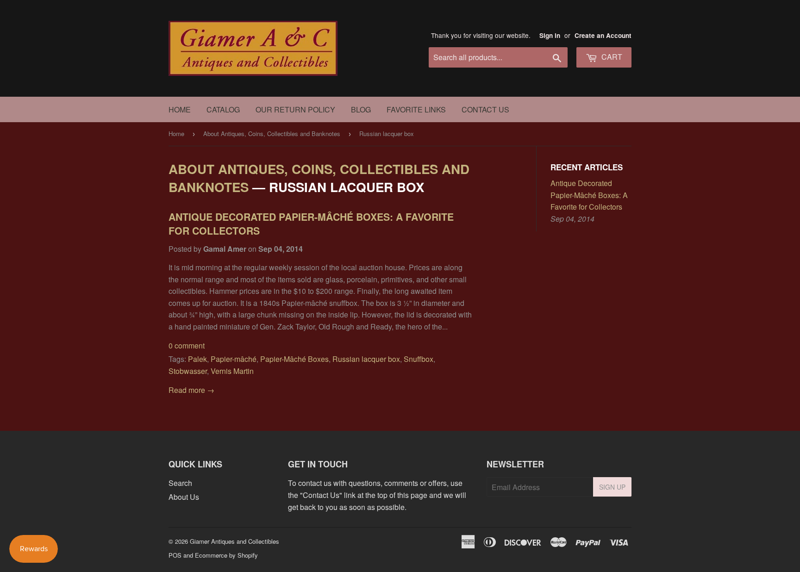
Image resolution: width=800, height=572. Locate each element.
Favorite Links (416, 109)
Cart (611, 56)
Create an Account (603, 35)
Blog (361, 109)
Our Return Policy (295, 109)
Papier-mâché (233, 359)
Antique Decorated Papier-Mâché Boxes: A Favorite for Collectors (311, 224)
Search (180, 483)
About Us (184, 496)
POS (175, 555)
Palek (197, 359)
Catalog (223, 109)
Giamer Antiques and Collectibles (234, 541)
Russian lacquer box (366, 359)
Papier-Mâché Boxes (294, 359)
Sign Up (612, 486)
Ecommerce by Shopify (226, 555)
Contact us (485, 109)
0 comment (187, 345)
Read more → (191, 390)
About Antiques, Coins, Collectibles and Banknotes (271, 133)
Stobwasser (188, 371)
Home (180, 109)
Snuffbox (418, 359)
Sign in (549, 35)
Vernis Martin (232, 371)
